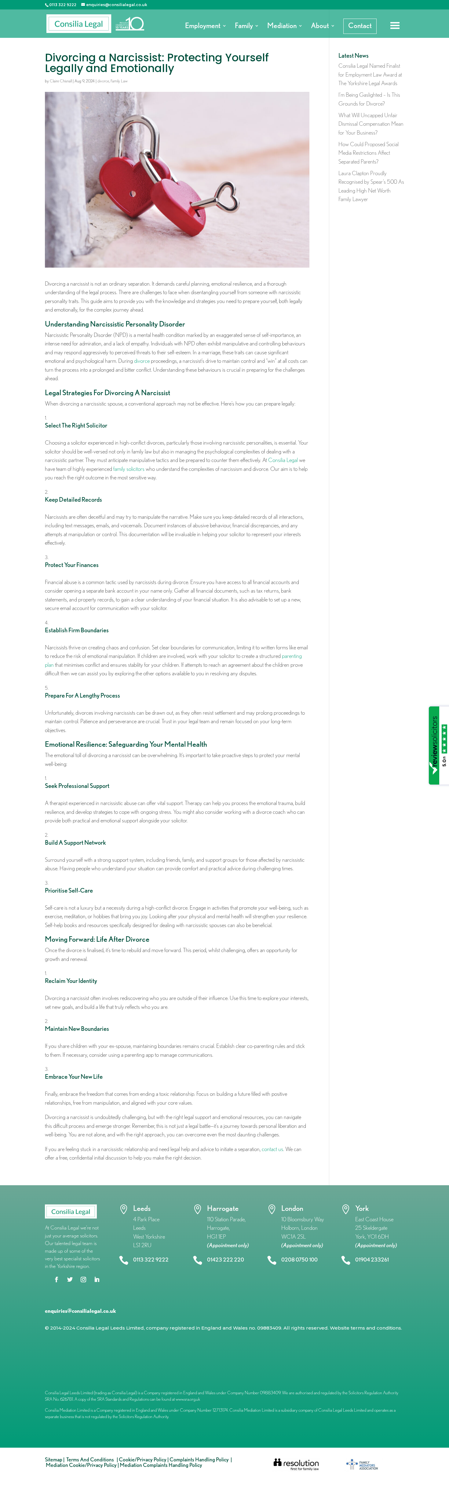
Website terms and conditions (365, 1328)
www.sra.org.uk (188, 1399)
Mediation (282, 26)
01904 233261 (372, 1259)
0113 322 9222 (151, 1259)
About (320, 26)
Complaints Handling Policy (199, 1459)
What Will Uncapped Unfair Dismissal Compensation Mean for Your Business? (370, 124)
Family (244, 26)
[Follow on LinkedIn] (96, 1279)
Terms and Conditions (91, 1459)
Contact (360, 25)
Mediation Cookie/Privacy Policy (81, 1465)
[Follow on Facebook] (56, 1279)
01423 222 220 (225, 1259)
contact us (272, 1149)
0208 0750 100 (299, 1259)
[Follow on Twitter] (69, 1279)
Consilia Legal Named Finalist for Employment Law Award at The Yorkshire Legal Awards (370, 74)
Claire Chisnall (61, 80)
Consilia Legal (283, 460)
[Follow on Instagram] (83, 1279)
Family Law (119, 80)
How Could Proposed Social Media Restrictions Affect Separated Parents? (368, 153)
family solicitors (128, 468)
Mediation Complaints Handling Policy (161, 1465)
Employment (203, 26)
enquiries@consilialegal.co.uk (80, 1311)
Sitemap (53, 1459)
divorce (103, 80)
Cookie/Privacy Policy (142, 1459)
